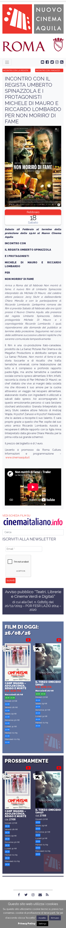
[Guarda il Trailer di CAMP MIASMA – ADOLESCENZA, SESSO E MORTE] (28, 639)
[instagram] (56, 62)
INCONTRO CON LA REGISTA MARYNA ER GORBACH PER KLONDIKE (17, 70)
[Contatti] (40, 895)
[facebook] (46, 62)
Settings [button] (42, 923)
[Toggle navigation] (7, 62)
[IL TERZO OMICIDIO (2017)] (48, 662)
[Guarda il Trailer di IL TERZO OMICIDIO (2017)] (59, 639)
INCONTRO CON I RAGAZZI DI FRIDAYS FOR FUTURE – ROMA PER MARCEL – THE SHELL (49, 70)
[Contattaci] (41, 62)
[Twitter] (26, 895)
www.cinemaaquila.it (17, 457)
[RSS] (47, 895)
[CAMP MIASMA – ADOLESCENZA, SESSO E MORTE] (18, 662)
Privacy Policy (26, 923)
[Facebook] (19, 895)
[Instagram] (33, 895)
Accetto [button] (42, 918)
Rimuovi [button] (55, 918)
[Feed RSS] (61, 62)
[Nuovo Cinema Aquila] (33, 18)
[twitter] (51, 62)
